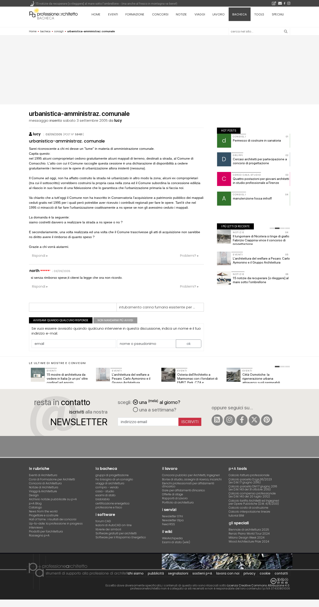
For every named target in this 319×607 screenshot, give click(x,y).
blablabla (103, 499)
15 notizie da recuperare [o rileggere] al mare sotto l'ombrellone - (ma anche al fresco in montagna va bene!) (106, 3)
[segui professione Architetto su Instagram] (229, 420)
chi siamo (136, 573)
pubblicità (156, 573)
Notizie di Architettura (43, 487)
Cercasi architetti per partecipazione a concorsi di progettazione (260, 161)
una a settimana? (157, 410)
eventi (113, 14)
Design (34, 495)
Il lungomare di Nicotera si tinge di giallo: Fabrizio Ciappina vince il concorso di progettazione (261, 240)
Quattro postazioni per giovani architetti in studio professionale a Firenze (261, 181)
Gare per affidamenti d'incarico (183, 490)
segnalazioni (178, 573)
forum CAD (103, 521)
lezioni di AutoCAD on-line (114, 525)
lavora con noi (227, 573)
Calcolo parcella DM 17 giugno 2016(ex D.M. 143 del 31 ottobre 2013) (253, 487)
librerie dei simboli (108, 529)
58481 (78, 134)
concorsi (160, 14)
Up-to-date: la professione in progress (56, 523)
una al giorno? (159, 401)
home (96, 14)
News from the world (43, 511)
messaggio (39, 120)
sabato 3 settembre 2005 (85, 120)
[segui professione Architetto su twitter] (254, 420)
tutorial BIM (236, 516)
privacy (249, 573)
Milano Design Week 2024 (247, 537)
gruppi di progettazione (112, 475)
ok (189, 343)
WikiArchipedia (172, 538)
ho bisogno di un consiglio (114, 479)
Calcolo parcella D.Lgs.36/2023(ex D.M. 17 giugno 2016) (250, 480)
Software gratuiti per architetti (116, 533)
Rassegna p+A (39, 535)
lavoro (219, 14)
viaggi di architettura (110, 483)
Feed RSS (168, 524)
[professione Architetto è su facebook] (242, 420)
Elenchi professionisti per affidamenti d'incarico (188, 484)
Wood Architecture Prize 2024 (249, 541)
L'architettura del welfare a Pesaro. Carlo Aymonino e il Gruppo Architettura (261, 260)
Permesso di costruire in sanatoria (257, 140)
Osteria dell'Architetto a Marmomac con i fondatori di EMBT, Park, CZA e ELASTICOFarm (197, 380)
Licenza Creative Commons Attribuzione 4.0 (258, 585)
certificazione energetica (112, 503)
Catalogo (35, 507)
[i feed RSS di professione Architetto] (217, 420)
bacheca (45, 18)
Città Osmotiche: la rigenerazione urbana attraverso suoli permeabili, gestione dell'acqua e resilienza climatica (261, 382)
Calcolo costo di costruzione (248, 508)
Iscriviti (189, 421)
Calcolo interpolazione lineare (249, 512)
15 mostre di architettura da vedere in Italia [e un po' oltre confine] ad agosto (67, 378)
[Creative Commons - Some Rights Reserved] (159, 581)
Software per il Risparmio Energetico (121, 537)
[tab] (272, 228)
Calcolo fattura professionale (249, 475)
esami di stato (106, 495)
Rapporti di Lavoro (175, 498)
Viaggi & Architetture (43, 491)
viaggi (200, 14)
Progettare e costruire (43, 515)
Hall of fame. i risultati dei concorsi (52, 519)
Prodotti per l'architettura (46, 531)
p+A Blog (35, 503)
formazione (134, 14)
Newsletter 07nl (172, 516)
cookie (265, 573)
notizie (181, 14)
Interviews (36, 527)
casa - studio (105, 491)
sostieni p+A (202, 573)
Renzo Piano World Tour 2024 (249, 534)
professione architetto (53, 13)
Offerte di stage (172, 494)
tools (259, 14)
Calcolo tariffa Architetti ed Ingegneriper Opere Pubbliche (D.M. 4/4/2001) (254, 502)
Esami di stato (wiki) (176, 542)
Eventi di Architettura (43, 475)
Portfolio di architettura (178, 502)
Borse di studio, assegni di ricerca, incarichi (192, 479)
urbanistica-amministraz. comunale (67, 141)
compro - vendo (107, 487)
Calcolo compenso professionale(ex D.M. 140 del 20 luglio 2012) (252, 494)
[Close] (3, 605)
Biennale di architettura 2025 (249, 530)
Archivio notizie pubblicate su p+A (53, 499)
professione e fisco (109, 507)
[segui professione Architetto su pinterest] (266, 420)
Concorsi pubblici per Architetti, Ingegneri (191, 475)
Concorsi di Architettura (45, 483)
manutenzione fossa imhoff (252, 198)
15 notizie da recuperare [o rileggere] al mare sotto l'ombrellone (261, 280)
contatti (281, 573)
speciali (278, 14)
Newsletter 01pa (173, 520)
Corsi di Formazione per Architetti (52, 479)
